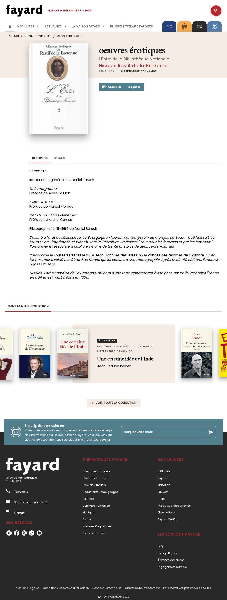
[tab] (10, 26)
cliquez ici (103, 439)
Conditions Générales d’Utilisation (66, 588)
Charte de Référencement (142, 588)
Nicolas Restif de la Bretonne (133, 65)
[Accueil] (24, 10)
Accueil (14, 36)
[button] (139, 71)
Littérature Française (37, 36)
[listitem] (9, 533)
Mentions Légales (27, 588)
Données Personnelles (106, 588)
